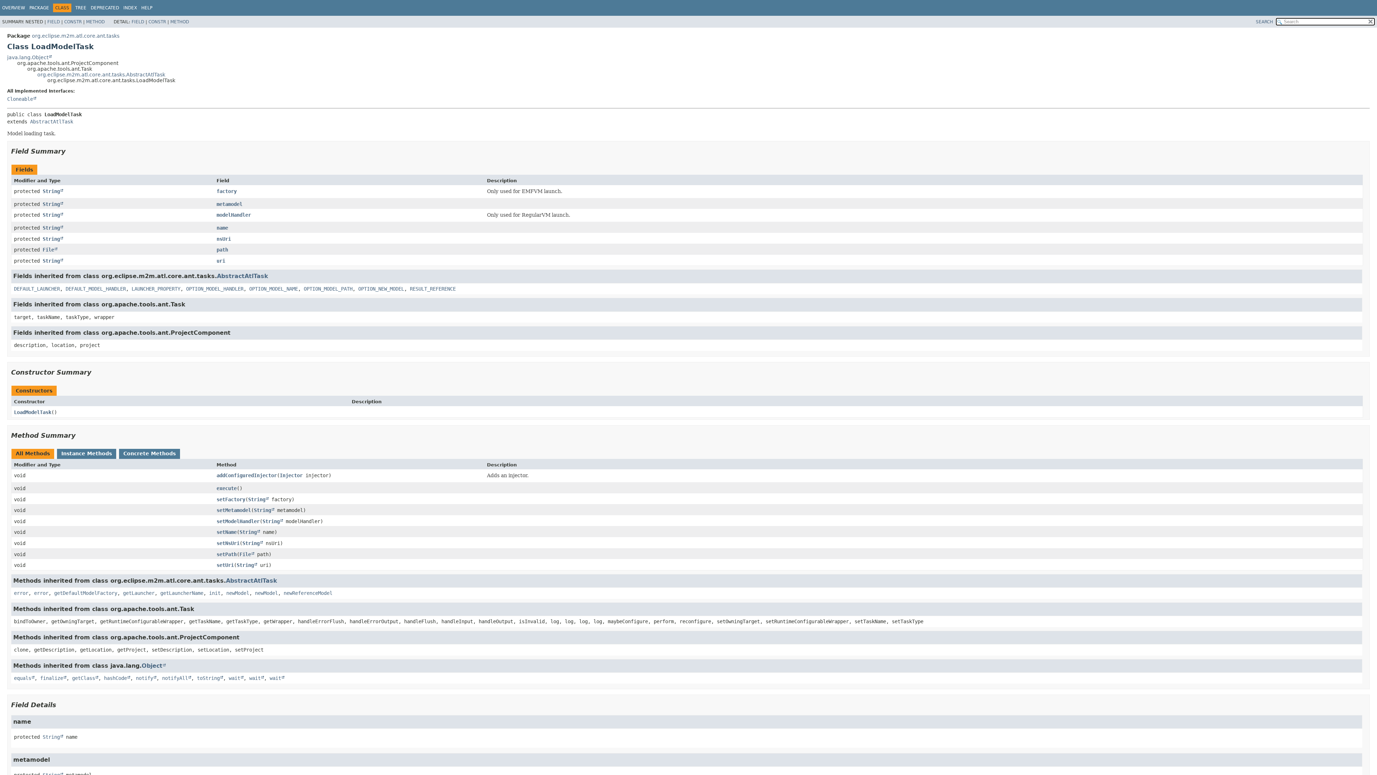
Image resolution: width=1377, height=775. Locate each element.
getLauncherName (181, 593)
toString (208, 678)
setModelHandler (238, 521)
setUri (225, 565)
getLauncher (139, 593)
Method (95, 21)
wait (234, 678)
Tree (80, 7)
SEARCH (1264, 21)
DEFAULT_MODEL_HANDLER (96, 289)
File (48, 250)
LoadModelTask (32, 412)
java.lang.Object (27, 57)
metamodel (229, 204)
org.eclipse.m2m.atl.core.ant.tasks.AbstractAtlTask (101, 75)
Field (53, 21)
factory (227, 191)
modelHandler (234, 215)
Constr (73, 21)
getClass (83, 678)
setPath (227, 554)
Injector (291, 475)
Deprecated (105, 7)
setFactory (231, 499)
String (51, 191)
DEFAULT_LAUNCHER (37, 289)
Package (39, 7)
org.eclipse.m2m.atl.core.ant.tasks (75, 36)
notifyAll (175, 678)
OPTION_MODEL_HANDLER (214, 289)
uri (221, 261)
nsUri (224, 239)
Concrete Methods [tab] (149, 453)
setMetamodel (234, 510)
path (222, 250)
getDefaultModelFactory (85, 593)
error (21, 593)
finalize (51, 678)
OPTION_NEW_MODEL (381, 289)
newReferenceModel (308, 593)
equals (22, 678)
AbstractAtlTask (51, 122)
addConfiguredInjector (247, 475)
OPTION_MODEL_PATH (328, 289)
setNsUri (228, 543)
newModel (237, 593)
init (215, 593)
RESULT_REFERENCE (433, 289)
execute (227, 488)
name (222, 228)
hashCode (115, 678)
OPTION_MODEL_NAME (273, 289)
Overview (13, 7)
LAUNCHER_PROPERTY (156, 289)
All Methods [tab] (33, 453)
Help (146, 7)
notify (144, 678)
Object (152, 665)
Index (130, 7)
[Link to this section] (71, 151)
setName (227, 532)
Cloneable (20, 99)
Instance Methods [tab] (86, 453)
